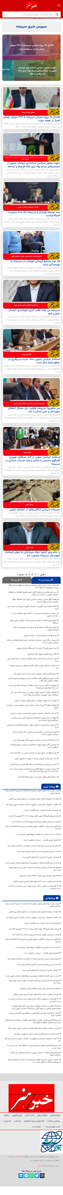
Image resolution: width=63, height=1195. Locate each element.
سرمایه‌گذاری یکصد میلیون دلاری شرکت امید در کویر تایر (35, 673)
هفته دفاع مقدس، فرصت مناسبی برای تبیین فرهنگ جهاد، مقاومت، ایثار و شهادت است (35, 600)
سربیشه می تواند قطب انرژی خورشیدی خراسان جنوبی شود (34, 312)
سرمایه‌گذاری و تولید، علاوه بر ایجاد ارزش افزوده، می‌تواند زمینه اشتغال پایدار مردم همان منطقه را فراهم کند (33, 1021)
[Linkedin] (21, 1175)
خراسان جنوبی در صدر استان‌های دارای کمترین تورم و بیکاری (36, 881)
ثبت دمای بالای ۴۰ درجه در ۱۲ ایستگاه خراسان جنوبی (36, 648)
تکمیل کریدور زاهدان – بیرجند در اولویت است (41, 840)
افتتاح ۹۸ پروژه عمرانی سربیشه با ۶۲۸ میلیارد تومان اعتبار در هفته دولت (31, 47)
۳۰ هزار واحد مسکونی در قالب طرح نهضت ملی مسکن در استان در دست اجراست (34, 887)
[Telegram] (26, 1175)
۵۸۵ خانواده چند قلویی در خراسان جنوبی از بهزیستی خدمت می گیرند (32, 607)
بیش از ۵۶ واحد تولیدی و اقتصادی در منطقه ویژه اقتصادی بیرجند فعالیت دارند (35, 1014)
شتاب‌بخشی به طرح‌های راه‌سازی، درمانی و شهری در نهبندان (36, 1034)
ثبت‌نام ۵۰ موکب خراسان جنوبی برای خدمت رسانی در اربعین (33, 713)
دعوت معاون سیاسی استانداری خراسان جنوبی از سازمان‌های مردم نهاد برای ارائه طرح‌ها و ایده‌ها (37, 71)
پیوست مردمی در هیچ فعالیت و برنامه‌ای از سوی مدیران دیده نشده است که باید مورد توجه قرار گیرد (34, 770)
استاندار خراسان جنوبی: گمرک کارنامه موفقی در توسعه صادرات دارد (33, 667)
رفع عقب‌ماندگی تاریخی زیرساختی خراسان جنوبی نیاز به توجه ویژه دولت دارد (35, 869)
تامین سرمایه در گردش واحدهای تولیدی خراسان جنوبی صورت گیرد (33, 1028)
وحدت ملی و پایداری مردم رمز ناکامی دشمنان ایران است (38, 851)
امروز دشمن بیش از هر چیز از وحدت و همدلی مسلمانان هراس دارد (33, 845)
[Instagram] (42, 1175)
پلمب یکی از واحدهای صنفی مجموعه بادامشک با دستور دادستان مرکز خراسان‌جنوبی (33, 792)
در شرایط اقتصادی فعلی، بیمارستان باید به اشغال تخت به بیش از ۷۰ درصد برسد (34, 1047)
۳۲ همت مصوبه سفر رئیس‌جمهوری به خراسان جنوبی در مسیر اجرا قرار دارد (32, 1040)
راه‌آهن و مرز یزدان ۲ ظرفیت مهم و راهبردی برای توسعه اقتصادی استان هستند (33, 827)
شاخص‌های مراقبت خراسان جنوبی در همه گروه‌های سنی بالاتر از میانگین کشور (35, 1054)
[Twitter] (36, 1175)
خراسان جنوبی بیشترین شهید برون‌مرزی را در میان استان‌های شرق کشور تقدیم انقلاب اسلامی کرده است (34, 1061)
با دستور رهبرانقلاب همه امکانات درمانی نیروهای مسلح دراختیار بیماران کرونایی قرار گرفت (33, 679)
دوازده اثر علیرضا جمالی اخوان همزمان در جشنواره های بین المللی (34, 798)
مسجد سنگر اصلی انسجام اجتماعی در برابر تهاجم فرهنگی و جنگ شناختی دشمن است (32, 641)
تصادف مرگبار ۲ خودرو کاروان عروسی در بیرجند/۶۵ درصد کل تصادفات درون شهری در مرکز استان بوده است (34, 693)
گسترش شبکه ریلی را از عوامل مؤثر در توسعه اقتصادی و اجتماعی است (32, 726)
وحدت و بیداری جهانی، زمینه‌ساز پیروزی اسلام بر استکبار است (35, 821)
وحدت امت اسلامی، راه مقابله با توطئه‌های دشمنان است (37, 834)
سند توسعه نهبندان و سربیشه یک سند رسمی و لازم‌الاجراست (34, 214)
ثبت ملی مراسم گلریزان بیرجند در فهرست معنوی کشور (36, 758)
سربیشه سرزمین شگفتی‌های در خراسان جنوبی (34, 509)
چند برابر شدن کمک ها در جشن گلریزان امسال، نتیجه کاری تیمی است (32, 660)
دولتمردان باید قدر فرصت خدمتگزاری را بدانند (41, 810)
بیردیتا (40, 1165)
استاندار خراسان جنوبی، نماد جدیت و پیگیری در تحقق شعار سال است (34, 361)
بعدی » (20, 574)
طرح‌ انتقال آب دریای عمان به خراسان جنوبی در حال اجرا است (33, 752)
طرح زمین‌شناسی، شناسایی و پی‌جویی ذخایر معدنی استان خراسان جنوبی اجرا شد (35, 733)
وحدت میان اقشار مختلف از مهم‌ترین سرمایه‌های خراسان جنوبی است (32, 862)
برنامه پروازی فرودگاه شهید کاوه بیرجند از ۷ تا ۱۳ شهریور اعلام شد (34, 816)
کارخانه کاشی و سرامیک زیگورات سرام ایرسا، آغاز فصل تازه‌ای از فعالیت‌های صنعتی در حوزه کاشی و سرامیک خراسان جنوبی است (36, 1007)
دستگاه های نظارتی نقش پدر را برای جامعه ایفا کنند (37, 777)
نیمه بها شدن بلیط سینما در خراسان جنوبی (40, 635)
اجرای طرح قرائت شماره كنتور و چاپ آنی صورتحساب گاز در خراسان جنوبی (35, 628)
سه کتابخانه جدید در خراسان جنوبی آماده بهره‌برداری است (34, 740)
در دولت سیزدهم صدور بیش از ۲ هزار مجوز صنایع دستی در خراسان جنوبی (34, 614)
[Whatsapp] (31, 1175)
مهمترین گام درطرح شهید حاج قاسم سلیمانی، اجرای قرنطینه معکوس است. (34, 746)
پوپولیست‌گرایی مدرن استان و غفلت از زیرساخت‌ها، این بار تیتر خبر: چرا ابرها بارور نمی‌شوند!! (33, 686)
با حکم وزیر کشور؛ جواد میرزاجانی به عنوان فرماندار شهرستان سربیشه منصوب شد (32, 554)
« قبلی (43, 574)
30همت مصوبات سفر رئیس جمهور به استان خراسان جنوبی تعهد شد (32, 804)
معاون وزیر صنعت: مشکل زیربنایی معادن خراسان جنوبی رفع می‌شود (34, 621)
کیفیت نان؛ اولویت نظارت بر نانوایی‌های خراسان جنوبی (36, 700)
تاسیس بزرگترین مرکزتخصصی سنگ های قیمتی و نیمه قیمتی (33, 764)
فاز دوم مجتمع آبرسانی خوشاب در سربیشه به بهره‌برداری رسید (35, 263)
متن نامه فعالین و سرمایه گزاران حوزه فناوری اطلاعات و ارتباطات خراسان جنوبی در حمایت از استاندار (33, 593)
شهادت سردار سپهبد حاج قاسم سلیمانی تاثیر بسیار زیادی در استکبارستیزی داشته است (34, 719)
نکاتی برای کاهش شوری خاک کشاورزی (42, 654)
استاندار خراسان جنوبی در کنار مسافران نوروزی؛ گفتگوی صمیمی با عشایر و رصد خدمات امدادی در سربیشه (32, 460)
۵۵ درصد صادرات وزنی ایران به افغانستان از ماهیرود (39, 875)
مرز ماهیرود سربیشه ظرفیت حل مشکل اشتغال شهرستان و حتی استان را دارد (34, 410)
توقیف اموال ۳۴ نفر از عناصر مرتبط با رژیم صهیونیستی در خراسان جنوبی (32, 706)
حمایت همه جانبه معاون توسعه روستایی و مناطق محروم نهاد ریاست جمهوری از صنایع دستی (33, 586)
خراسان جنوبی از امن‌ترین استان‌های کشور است (40, 857)
